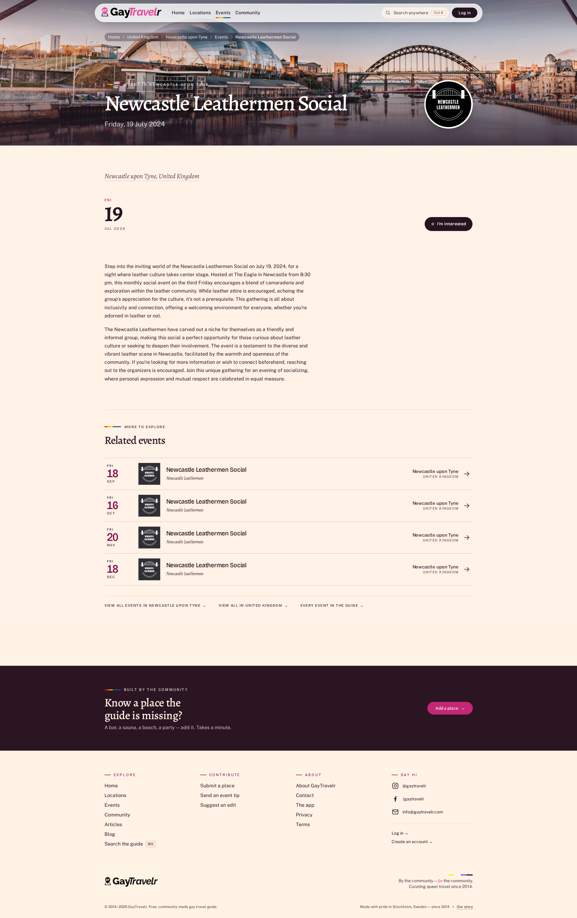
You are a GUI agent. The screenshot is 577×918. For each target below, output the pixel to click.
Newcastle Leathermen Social (265, 37)
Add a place (450, 708)
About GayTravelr (316, 786)
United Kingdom (142, 37)
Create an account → (412, 841)
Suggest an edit (218, 805)
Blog (109, 834)
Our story (465, 907)
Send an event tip (220, 795)
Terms (303, 824)
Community (247, 12)
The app (305, 805)
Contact (305, 795)
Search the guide (129, 844)
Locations (200, 12)
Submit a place (217, 786)
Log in (465, 12)
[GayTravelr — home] (131, 882)
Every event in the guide (332, 605)
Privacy (304, 815)
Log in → (400, 833)
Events (223, 12)
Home (178, 12)
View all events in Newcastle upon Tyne (155, 605)
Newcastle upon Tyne (186, 37)
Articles (113, 824)
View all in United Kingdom (253, 605)
